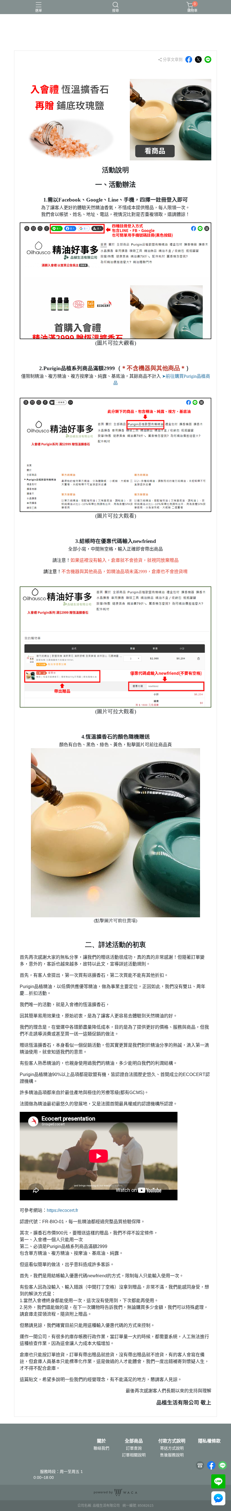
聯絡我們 (101, 1448)
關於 (101, 1441)
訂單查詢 (134, 1448)
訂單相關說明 (134, 1455)
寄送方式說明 (172, 1448)
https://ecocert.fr (62, 1210)
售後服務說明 (172, 1455)
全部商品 (134, 1441)
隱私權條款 (209, 1441)
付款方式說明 (171, 1441)
